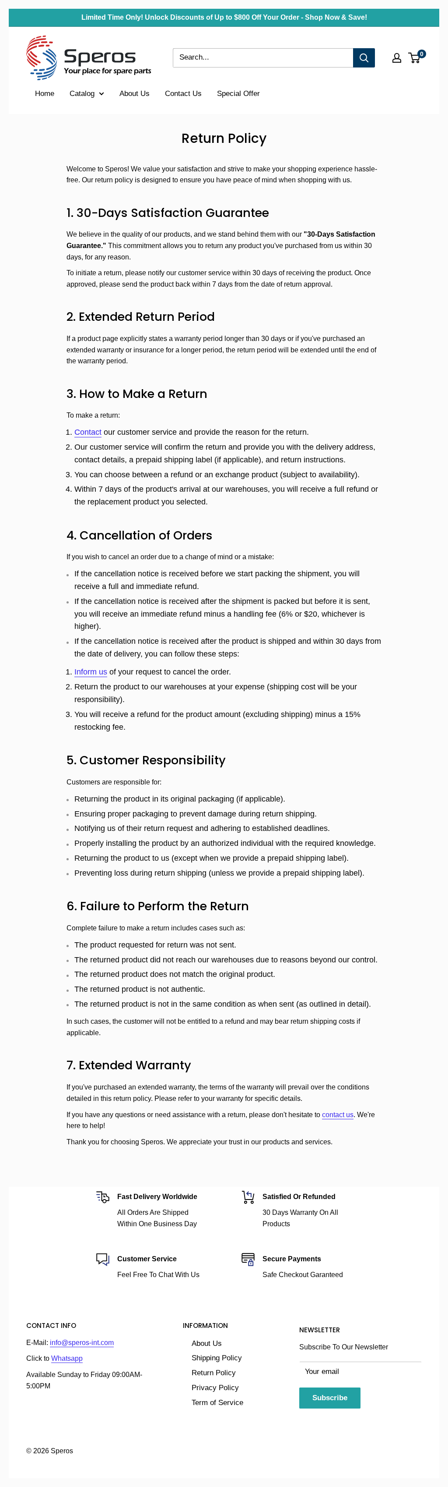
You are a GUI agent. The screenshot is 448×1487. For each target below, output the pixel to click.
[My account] (396, 58)
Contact (88, 432)
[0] (414, 58)
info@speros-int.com (82, 1342)
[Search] (364, 57)
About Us (134, 93)
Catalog (82, 93)
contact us (338, 1114)
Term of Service (217, 1402)
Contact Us (183, 93)
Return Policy (214, 1373)
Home (44, 93)
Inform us (90, 671)
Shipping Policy (217, 1358)
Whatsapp (67, 1358)
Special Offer (238, 93)
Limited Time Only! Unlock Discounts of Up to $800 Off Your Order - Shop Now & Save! (224, 17)
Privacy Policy (215, 1388)
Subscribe (329, 1398)
